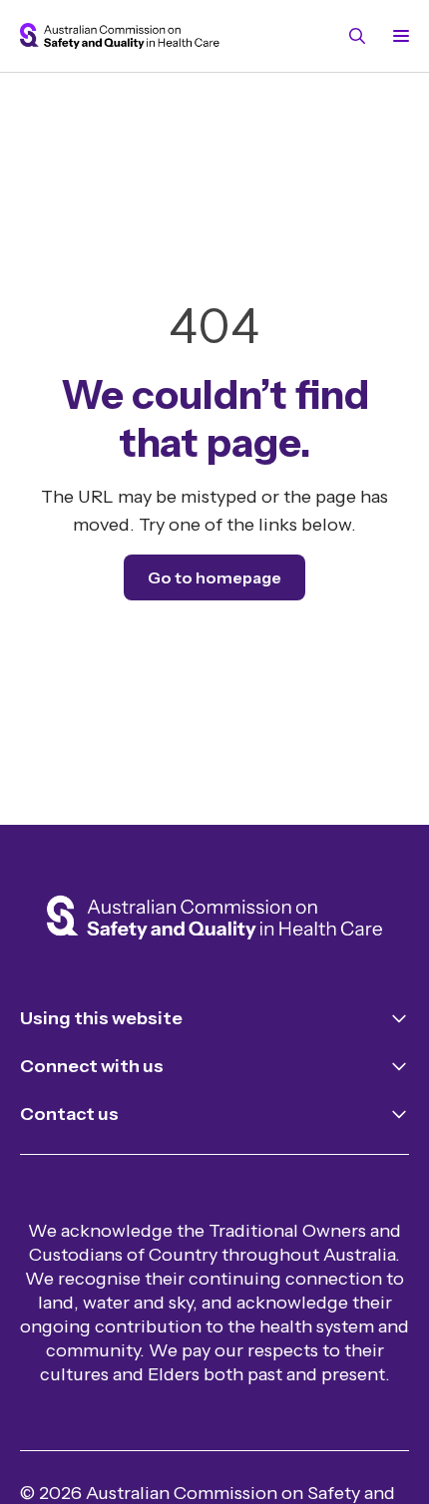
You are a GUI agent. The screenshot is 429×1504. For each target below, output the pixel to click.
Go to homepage (214, 577)
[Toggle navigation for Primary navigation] (397, 36)
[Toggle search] (357, 36)
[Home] (214, 919)
